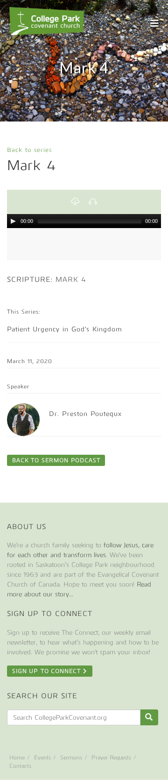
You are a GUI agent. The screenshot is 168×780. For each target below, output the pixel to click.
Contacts (20, 766)
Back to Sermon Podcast (56, 460)
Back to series (29, 149)
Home (17, 757)
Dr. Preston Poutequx (85, 414)
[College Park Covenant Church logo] (46, 21)
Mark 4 (71, 279)
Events (42, 757)
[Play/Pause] (13, 221)
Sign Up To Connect (47, 671)
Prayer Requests (111, 757)
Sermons (71, 757)
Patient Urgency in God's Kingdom (64, 329)
